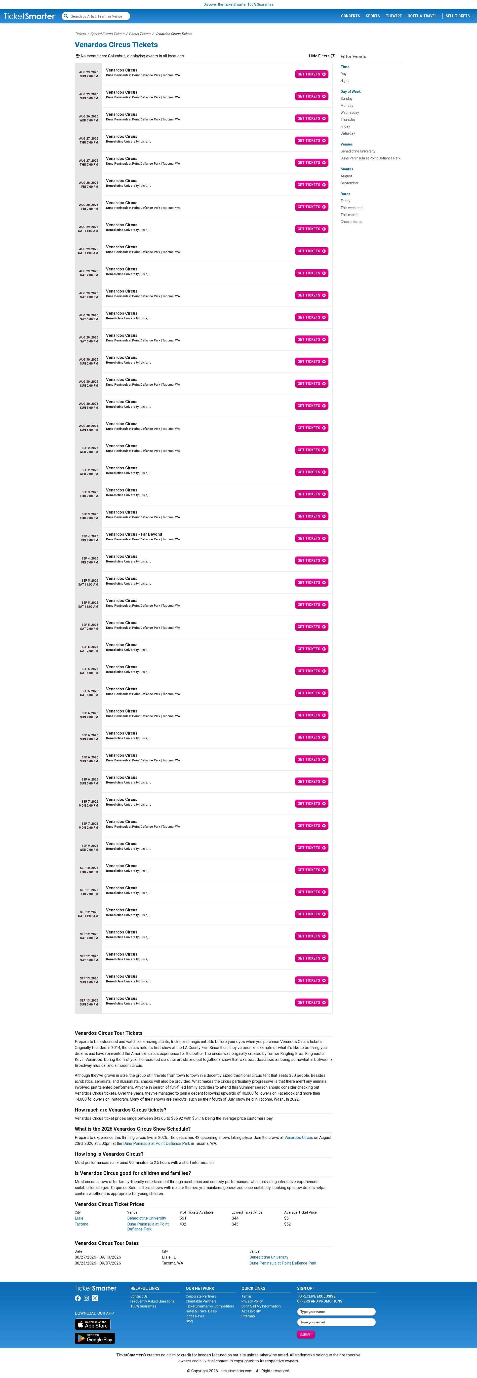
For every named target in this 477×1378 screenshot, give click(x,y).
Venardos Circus (298, 1137)
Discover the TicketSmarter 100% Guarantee (239, 4)
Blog (189, 1321)
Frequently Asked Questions (152, 1301)
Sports (373, 16)
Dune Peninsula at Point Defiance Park (156, 1143)
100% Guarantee (143, 1306)
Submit (306, 1335)
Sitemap (248, 1316)
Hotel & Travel (422, 16)
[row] (204, 74)
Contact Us (139, 1296)
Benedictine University (146, 1218)
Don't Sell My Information (261, 1306)
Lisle (79, 1218)
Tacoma (81, 1224)
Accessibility (251, 1311)
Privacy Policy (252, 1301)
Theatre (394, 16)
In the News (195, 1316)
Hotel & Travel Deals (201, 1311)
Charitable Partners (201, 1301)
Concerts (350, 16)
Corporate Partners (201, 1296)
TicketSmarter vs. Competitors (210, 1306)
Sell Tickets (458, 16)
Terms (246, 1296)
